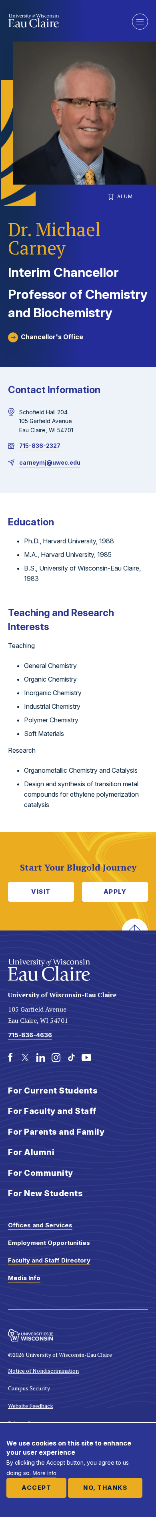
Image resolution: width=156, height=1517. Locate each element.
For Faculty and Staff (52, 1111)
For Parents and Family (56, 1132)
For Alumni (31, 1152)
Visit (41, 891)
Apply (115, 891)
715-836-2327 (39, 445)
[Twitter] (25, 1057)
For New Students (45, 1193)
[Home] (64, 21)
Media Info (24, 1278)
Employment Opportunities (49, 1243)
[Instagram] (56, 1057)
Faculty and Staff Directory (49, 1260)
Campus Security (29, 1388)
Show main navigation (140, 22)
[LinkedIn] (40, 1057)
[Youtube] (86, 1057)
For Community (40, 1173)
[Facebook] (10, 1057)
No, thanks (105, 1487)
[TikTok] (71, 1057)
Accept (36, 1487)
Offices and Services (40, 1225)
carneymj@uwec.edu (49, 462)
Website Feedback (30, 1406)
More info (44, 1473)
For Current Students (53, 1091)
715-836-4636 (30, 1035)
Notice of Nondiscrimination (43, 1370)
